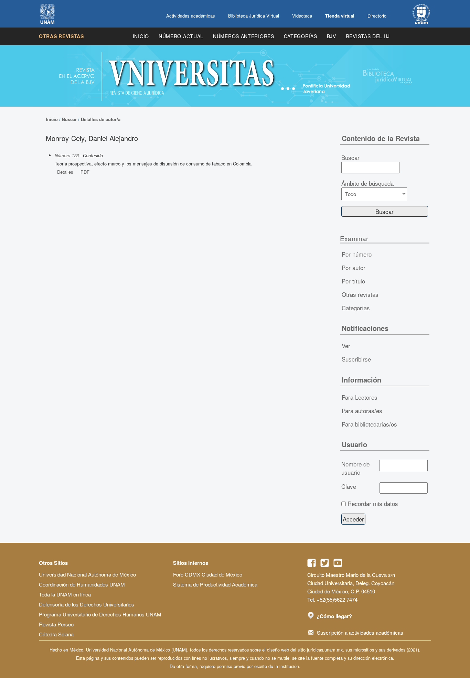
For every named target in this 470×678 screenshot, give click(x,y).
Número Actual (181, 36)
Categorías (300, 36)
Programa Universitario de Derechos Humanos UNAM (100, 614)
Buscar (69, 119)
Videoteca (302, 15)
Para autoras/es (362, 410)
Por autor (353, 267)
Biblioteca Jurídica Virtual (253, 15)
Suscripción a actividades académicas (360, 632)
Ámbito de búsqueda (367, 183)
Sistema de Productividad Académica (215, 584)
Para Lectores (359, 397)
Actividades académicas (190, 15)
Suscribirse (356, 359)
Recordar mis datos (373, 503)
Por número (357, 254)
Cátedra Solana (56, 634)
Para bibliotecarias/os (369, 424)
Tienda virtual (339, 15)
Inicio (141, 36)
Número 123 (67, 155)
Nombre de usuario (355, 468)
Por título (353, 281)
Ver (346, 345)
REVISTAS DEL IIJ (368, 36)
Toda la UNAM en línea (65, 594)
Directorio (376, 15)
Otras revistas (61, 36)
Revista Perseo (56, 624)
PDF (85, 172)
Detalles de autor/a (100, 119)
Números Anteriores (243, 36)
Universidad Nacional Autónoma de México (87, 574)
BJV (331, 36)
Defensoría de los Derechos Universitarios (86, 604)
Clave (348, 486)
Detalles (65, 172)
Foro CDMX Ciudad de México (207, 574)
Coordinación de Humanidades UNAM (82, 584)
